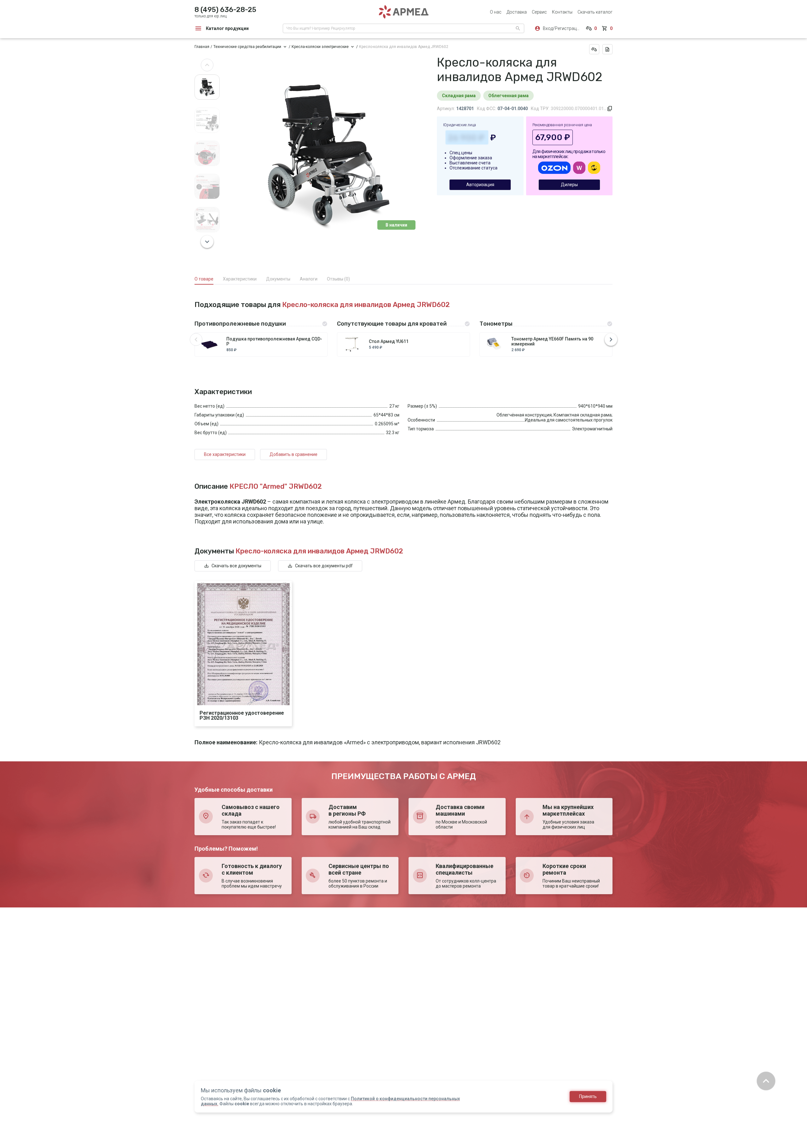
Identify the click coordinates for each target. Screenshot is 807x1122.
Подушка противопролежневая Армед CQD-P (274, 341)
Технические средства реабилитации (247, 46)
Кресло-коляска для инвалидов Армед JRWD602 (403, 46)
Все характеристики (225, 454)
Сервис (539, 12)
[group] (328, 153)
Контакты (562, 12)
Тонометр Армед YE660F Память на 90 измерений (552, 341)
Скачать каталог (595, 12)
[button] (207, 65)
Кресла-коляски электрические (320, 46)
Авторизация (480, 184)
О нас (496, 12)
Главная (201, 46)
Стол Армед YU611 (389, 341)
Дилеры (569, 184)
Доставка (517, 12)
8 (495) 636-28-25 (225, 9)
